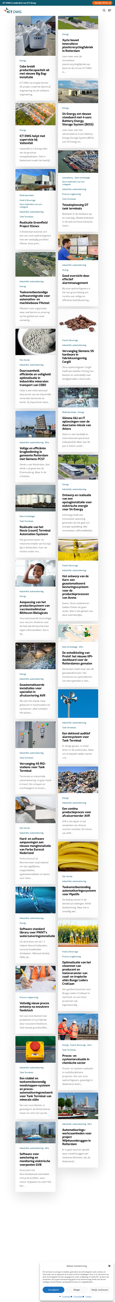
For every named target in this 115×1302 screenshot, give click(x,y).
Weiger (76, 1290)
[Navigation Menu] (109, 10)
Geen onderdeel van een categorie (73, 183)
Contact (88, 1296)
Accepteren (53, 1290)
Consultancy (67, 177)
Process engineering (71, 194)
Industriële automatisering (74, 189)
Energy (23, 60)
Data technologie (82, 177)
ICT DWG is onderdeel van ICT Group (19, 3)
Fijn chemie (25, 360)
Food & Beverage (27, 200)
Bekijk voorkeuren (100, 1290)
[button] (109, 1266)
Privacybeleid (79, 1296)
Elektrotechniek (27, 195)
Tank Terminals (69, 199)
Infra (47, 442)
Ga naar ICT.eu (101, 3)
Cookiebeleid (67, 1296)
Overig (65, 270)
